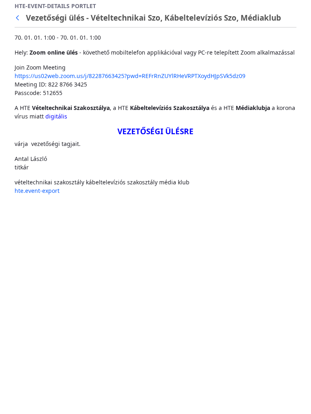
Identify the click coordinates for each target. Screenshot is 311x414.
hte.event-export (37, 190)
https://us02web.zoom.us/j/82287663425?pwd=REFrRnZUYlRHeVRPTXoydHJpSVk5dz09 (130, 76)
